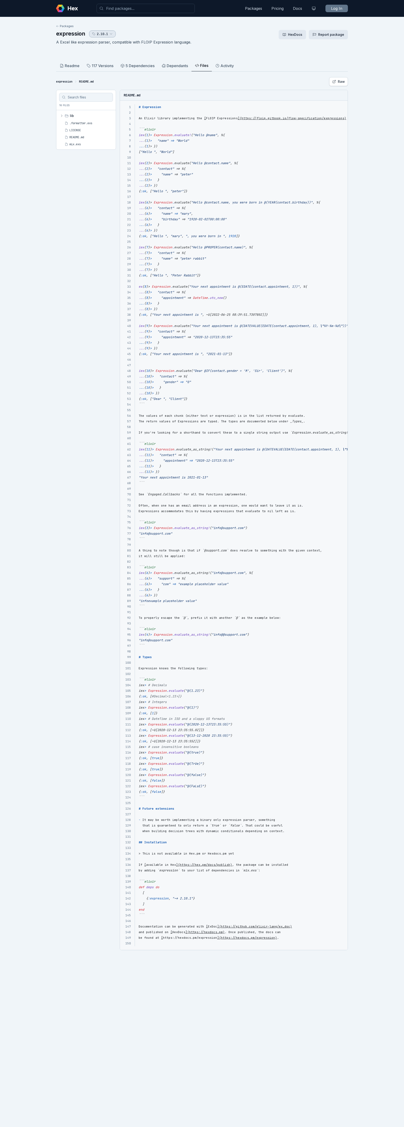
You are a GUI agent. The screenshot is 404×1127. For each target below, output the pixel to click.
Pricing (277, 8)
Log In (336, 8)
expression (70, 33)
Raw (341, 81)
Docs (297, 8)
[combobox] (146, 8)
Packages (253, 8)
